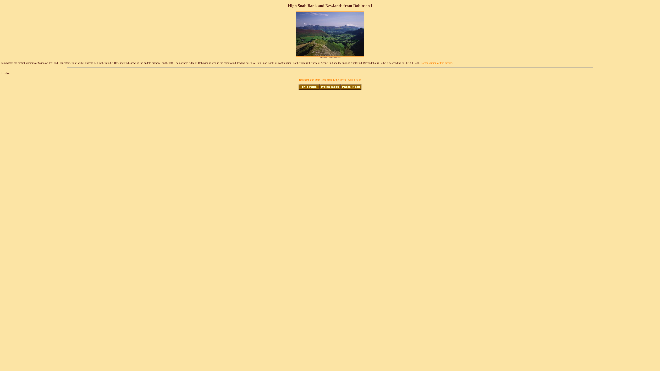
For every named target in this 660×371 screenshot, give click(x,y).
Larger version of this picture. (437, 62)
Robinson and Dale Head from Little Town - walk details (330, 79)
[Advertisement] (330, 100)
